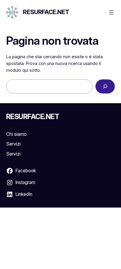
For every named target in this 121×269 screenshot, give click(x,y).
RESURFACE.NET (46, 12)
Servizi (13, 144)
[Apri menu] (111, 12)
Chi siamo (16, 134)
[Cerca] (105, 86)
